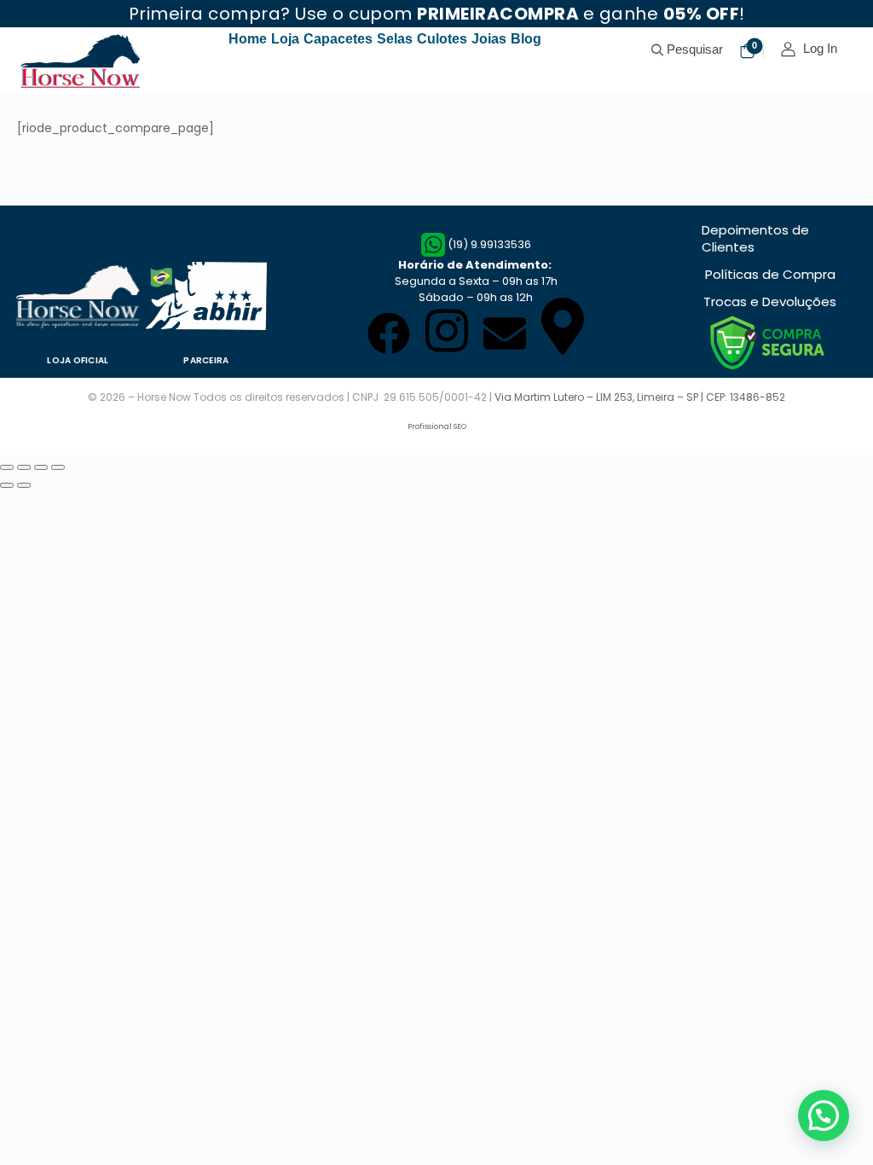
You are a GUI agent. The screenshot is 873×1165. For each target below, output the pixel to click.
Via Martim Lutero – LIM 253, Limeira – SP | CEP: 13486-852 (639, 397)
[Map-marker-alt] (562, 326)
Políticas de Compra (770, 274)
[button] (823, 1115)
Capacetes (338, 39)
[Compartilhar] (24, 467)
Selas (395, 39)
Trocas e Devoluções (769, 301)
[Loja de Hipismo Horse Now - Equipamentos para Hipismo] (82, 60)
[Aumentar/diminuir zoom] (58, 467)
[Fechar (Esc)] (7, 467)
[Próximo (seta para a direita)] (24, 485)
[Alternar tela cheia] (41, 467)
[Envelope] (504, 333)
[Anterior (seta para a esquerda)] (7, 485)
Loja (285, 39)
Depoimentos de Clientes (755, 238)
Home (247, 39)
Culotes (442, 39)
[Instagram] (446, 330)
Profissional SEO (437, 426)
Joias (488, 39)
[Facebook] (388, 333)
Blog (526, 39)
